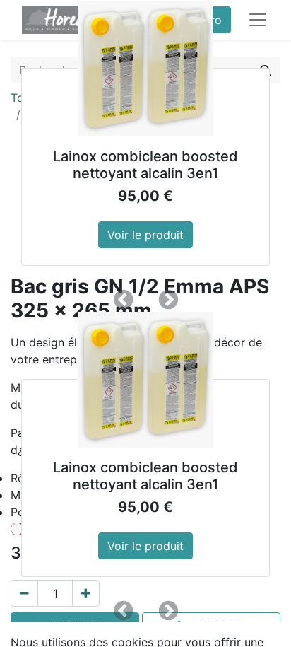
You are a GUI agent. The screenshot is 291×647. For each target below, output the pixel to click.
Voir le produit (145, 235)
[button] (123, 299)
